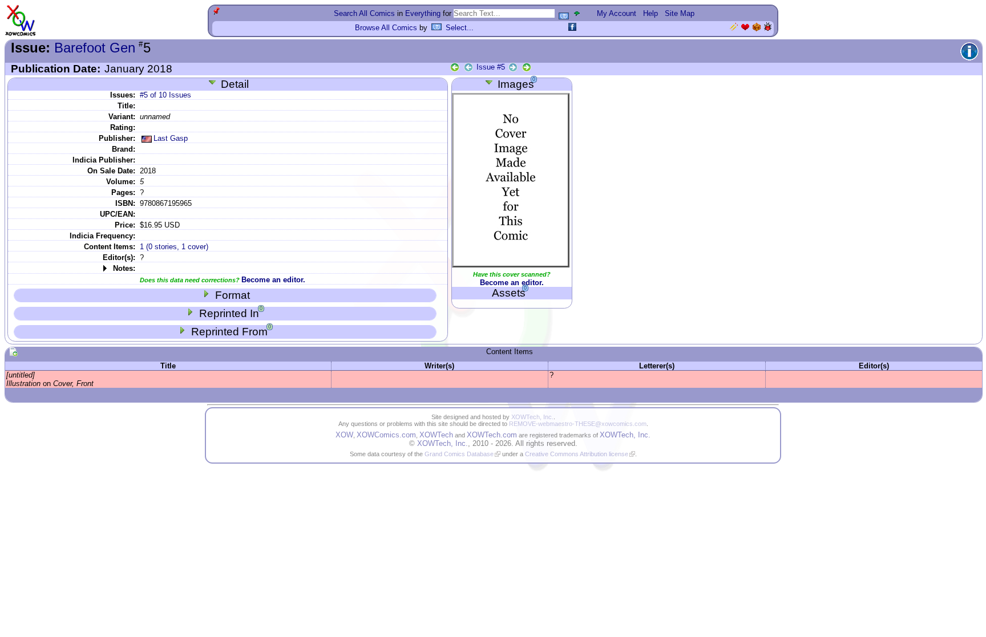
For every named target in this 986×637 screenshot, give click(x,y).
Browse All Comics (386, 27)
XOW (344, 435)
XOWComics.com (386, 435)
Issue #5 (490, 67)
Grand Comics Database (459, 454)
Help (650, 13)
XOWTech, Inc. (532, 416)
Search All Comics (364, 13)
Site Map (679, 13)
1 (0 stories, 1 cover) (174, 246)
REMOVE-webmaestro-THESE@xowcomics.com (577, 423)
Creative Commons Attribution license (576, 454)
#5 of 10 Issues (165, 95)
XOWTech (436, 435)
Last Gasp (170, 138)
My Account (616, 13)
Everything (423, 13)
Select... (460, 27)
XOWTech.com (492, 435)
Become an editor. (273, 279)
